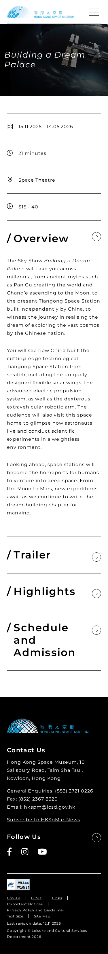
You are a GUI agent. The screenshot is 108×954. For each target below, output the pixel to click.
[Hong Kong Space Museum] (40, 11)
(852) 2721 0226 (74, 791)
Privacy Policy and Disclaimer (36, 910)
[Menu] (94, 12)
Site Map (42, 916)
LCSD (36, 898)
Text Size (15, 916)
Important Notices (25, 904)
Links (57, 898)
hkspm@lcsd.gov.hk (49, 807)
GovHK (13, 898)
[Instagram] (25, 852)
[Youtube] (43, 852)
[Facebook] (10, 852)
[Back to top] (96, 842)
